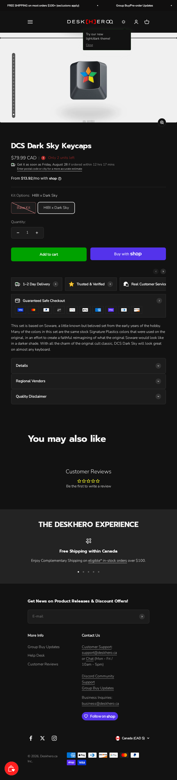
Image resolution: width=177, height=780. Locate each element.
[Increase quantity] (37, 232)
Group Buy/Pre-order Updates (126, 5)
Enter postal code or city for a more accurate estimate (49, 169)
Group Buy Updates (44, 646)
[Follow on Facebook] (31, 738)
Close (89, 45)
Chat (90, 658)
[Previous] (156, 271)
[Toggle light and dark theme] (123, 21)
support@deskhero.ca (99, 652)
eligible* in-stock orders (107, 560)
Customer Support (97, 646)
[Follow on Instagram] (54, 738)
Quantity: (18, 221)
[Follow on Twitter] (42, 738)
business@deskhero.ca (100, 703)
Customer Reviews (43, 664)
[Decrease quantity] (18, 232)
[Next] (163, 271)
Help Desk (36, 655)
